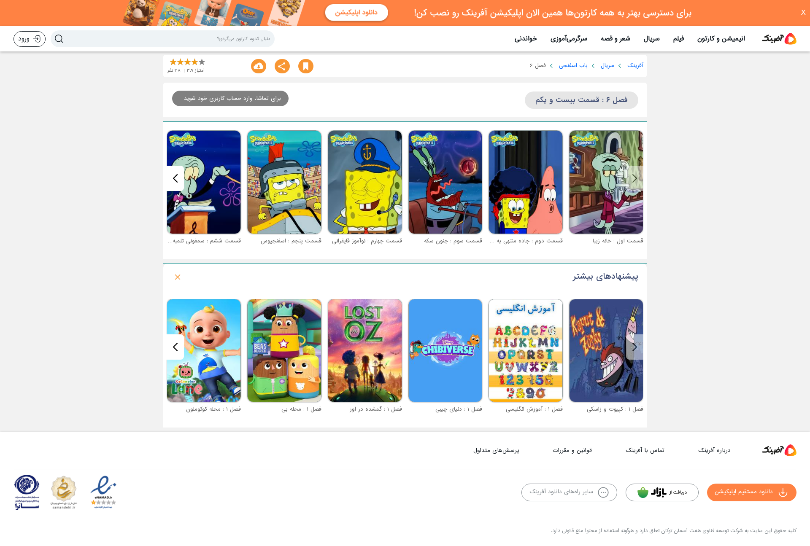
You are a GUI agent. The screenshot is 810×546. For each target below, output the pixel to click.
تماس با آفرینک (645, 450)
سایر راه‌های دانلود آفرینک (561, 491)
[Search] (59, 39)
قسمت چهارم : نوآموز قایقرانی (367, 241)
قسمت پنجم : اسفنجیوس (291, 241)
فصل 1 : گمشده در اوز (376, 409)
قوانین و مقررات (572, 450)
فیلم (678, 39)
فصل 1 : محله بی (301, 409)
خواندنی (526, 39)
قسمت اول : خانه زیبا (618, 241)
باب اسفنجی (573, 66)
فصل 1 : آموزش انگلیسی (534, 409)
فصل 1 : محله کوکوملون (213, 409)
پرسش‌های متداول (496, 450)
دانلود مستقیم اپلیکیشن (744, 491)
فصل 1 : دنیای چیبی (458, 409)
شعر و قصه (615, 39)
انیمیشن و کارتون (721, 39)
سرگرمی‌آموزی (569, 39)
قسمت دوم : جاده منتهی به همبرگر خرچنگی (511, 241)
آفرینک (635, 66)
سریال (652, 39)
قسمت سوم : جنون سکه (453, 241)
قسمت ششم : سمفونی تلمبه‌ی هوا (199, 241)
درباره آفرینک (714, 450)
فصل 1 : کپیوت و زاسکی (615, 409)
